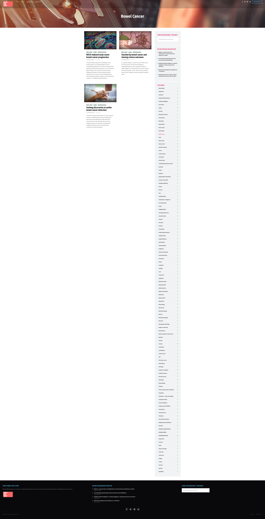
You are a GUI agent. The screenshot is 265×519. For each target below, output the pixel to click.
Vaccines (161, 465)
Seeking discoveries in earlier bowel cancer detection (99, 108)
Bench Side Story (91, 59)
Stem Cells (161, 452)
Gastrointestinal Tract (164, 212)
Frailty (160, 206)
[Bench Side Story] (8, 4)
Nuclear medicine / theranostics (166, 334)
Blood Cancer (162, 127)
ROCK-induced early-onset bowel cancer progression (97, 55)
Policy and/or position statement (166, 389)
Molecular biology (163, 311)
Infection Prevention (163, 252)
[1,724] (100, 93)
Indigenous (161, 248)
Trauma (160, 461)
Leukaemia (161, 265)
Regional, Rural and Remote (165, 422)
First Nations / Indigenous (164, 199)
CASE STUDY (161, 157)
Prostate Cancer (162, 412)
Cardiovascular (162, 153)
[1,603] (135, 40)
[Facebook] (242, 2)
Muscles (160, 314)
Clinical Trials (162, 160)
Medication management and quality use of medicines (107, 500)
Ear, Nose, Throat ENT (163, 180)
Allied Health (161, 88)
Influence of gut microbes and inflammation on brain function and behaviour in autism (167, 54)
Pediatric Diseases (163, 373)
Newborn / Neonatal (163, 327)
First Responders (162, 203)
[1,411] (100, 40)
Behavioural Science (163, 114)
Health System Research (164, 232)
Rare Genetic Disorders (164, 419)
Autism (160, 108)
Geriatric (161, 226)
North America (162, 330)
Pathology (161, 366)
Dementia (161, 167)
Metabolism (161, 301)
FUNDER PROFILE (162, 209)
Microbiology (162, 304)
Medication (161, 294)
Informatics (161, 258)
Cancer (160, 150)
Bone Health (161, 130)
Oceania (95, 52)
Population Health (163, 399)
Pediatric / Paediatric (163, 370)
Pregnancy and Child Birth (164, 406)
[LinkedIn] (250, 2)
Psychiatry (161, 416)
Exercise (160, 189)
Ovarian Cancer (162, 353)
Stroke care (161, 455)
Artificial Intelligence (163, 101)
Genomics (161, 222)
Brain (160, 137)
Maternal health (162, 285)
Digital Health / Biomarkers (165, 176)
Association (161, 104)
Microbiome (161, 307)
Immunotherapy (162, 245)
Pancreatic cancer (163, 360)
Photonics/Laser (162, 376)
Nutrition (161, 337)
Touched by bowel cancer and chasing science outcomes (134, 55)
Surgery (160, 458)
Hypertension (162, 242)
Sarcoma (161, 442)
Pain (160, 357)
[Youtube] (247, 2)
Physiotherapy (162, 383)
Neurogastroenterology (164, 324)
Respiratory (161, 438)
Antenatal (161, 94)
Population (161, 393)
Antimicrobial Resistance (164, 98)
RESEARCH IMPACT (163, 432)
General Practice (162, 216)
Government (161, 229)
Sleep (160, 445)
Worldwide (161, 471)
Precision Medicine (163, 402)
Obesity (160, 340)
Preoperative (162, 409)
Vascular (160, 468)
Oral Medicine (162, 350)
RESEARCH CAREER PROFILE (165, 429)
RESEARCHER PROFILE (102, 52)
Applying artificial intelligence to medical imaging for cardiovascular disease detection (168, 65)
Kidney (160, 262)
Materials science (163, 281)
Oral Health (161, 347)
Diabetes (161, 173)
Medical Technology (163, 291)
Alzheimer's (161, 91)
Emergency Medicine (163, 183)
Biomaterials (161, 124)
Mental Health (162, 298)
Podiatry (161, 386)
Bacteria (160, 111)
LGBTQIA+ (161, 268)
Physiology (161, 379)
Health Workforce (163, 239)
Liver (160, 271)
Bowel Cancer (89, 52)
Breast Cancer (162, 144)
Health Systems (162, 235)
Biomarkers (161, 121)
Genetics (161, 219)
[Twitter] (245, 2)
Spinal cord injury (163, 448)
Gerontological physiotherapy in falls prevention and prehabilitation (110, 493)
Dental (160, 170)
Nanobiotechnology (163, 317)
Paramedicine (162, 363)
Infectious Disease (163, 255)
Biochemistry (162, 117)
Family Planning (162, 196)
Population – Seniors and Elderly (166, 396)
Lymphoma (161, 278)
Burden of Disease (163, 147)
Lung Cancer (161, 275)
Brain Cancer (161, 140)
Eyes (160, 193)
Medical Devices (162, 288)
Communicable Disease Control (166, 163)
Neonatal (161, 321)
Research (161, 425)
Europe (160, 186)
